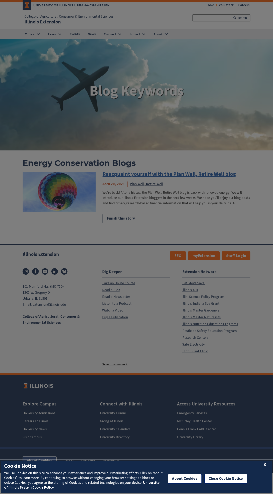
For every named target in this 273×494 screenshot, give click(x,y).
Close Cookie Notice (226, 478)
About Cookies (184, 478)
